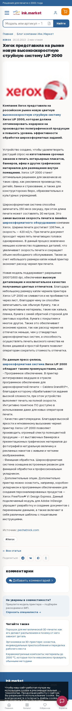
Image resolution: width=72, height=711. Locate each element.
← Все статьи (12, 551)
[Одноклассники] (46, 558)
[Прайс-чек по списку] (49, 23)
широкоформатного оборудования (29, 222)
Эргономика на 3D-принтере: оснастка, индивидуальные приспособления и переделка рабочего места (35, 645)
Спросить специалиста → (23, 612)
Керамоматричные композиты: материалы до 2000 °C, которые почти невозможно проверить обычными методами (36, 657)
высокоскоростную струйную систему (32, 114)
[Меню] (7, 13)
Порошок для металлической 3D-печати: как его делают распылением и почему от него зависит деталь (34, 633)
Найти (61, 23)
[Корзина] (65, 11)
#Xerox (10, 539)
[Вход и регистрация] (55, 13)
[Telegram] (23, 558)
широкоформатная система (23, 364)
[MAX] (38, 558)
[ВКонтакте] (30, 558)
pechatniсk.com (28, 530)
